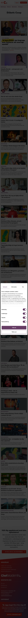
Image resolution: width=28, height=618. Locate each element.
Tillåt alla (14, 327)
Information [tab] (14, 286)
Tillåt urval (14, 331)
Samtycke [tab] (5, 286)
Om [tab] (23, 286)
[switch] (25, 314)
